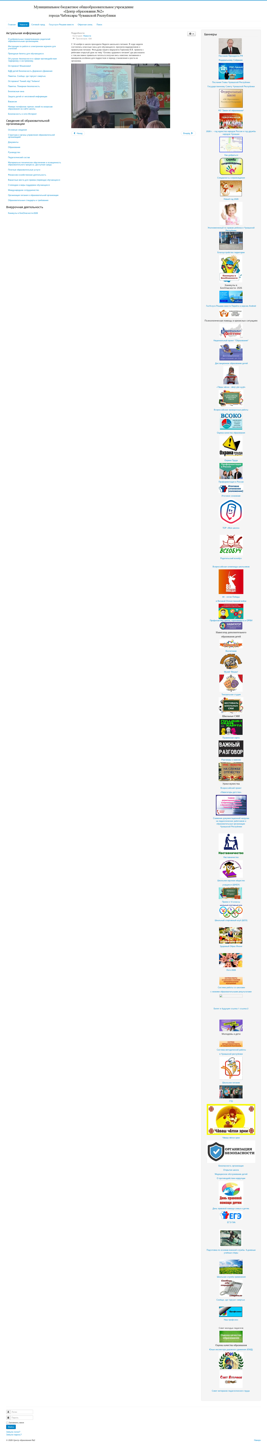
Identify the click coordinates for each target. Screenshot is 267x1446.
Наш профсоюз (231, 1319)
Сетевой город (38, 24)
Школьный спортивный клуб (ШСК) (231, 920)
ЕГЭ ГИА (231, 1222)
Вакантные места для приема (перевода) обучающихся (34, 179)
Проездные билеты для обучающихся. (26, 53)
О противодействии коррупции (231, 1178)
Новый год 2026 (231, 198)
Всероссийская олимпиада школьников (231, 566)
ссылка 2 (244, 1008)
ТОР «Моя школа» (231, 527)
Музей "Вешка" (231, 671)
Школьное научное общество (231, 880)
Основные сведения (17, 129)
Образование (14, 147)
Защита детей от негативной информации (27, 96)
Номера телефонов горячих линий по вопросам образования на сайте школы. (30, 107)
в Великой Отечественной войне (231, 600)
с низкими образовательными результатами (231, 991)
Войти (11, 1426)
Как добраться (231, 154)
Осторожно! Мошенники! (19, 65)
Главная (12, 24)
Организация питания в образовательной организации (33, 195)
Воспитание (231, 650)
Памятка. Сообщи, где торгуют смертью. (27, 76)
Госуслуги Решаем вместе (61, 24)
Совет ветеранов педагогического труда (231, 1390)
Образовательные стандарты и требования (28, 200)
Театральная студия (231, 694)
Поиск (99, 24)
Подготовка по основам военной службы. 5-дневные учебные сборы (231, 1251)
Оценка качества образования (231, 432)
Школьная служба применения (231, 1276)
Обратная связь (85, 24)
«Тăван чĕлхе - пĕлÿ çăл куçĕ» (231, 386)
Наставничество (231, 857)
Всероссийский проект (231, 787)
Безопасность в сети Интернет (22, 113)
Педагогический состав (19, 157)
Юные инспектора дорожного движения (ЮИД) (231, 1349)
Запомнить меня (16, 1422)
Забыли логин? (13, 1431)
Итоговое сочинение (231, 495)
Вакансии (12, 101)
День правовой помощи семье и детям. (231, 1208)
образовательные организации (231, 823)
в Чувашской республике (231, 1053)
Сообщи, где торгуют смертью (231, 1299)
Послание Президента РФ (231, 55)
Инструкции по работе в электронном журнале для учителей (32, 47)
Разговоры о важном (231, 759)
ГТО (231, 1101)
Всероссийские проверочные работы (231, 409)
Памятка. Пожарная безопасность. (24, 86)
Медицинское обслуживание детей (231, 1174)
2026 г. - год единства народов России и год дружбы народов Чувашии (231, 132)
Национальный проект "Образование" (231, 340)
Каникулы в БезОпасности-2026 (23, 212)
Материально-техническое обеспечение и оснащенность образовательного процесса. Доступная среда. (34, 163)
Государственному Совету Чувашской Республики (231, 86)
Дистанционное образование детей (231, 363)
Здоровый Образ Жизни (231, 946)
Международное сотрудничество (23, 190)
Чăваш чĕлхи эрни (231, 1137)
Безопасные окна (16, 91)
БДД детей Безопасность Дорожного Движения (30, 70)
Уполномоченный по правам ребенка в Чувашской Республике (231, 229)
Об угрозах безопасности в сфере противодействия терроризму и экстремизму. (32, 59)
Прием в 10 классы (231, 901)
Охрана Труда (231, 460)
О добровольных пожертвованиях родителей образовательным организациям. (29, 40)
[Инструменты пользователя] (191, 34)
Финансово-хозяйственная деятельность (27, 174)
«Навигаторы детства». (231, 792)
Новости (23, 24)
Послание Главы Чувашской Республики (231, 82)
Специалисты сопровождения (231, 177)
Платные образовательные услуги (24, 169)
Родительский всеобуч (231, 558)
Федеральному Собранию (231, 59)
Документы (13, 142)
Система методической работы (231, 1049)
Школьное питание (231, 1082)
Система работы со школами (231, 987)
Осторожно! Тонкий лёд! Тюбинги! (24, 81)
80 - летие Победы (231, 596)
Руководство (14, 152)
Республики (236, 826)
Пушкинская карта (230, 737)
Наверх (257, 1440)
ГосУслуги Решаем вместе (218, 305)
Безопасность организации (231, 1165)
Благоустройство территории (231, 252)
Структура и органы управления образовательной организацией (31, 135)
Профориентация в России (231, 481)
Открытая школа (231, 1169)
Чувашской (225, 826)
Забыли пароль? (14, 1434)
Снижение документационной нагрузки (231, 818)
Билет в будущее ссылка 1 (227, 1008)
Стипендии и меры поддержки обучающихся (29, 184)
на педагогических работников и (231, 820)
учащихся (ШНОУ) (231, 884)
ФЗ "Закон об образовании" (231, 110)
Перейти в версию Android (243, 305)
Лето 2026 (231, 969)
